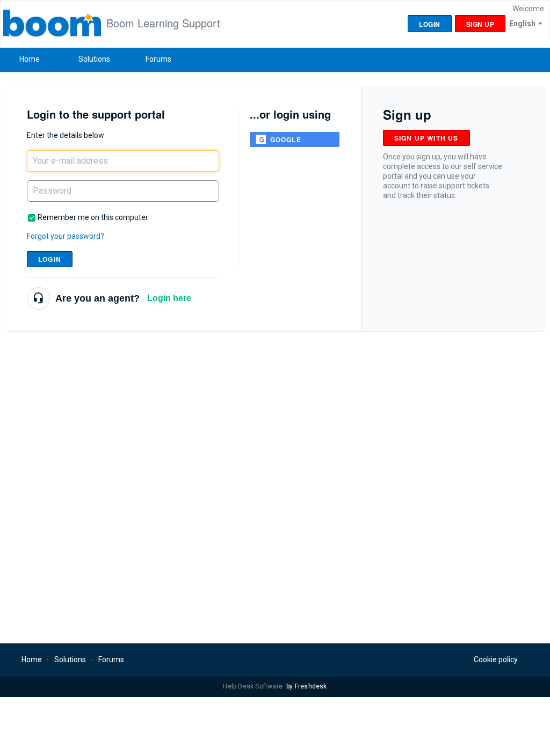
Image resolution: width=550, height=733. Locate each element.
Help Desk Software (253, 686)
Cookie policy (496, 659)
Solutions (94, 59)
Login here (169, 298)
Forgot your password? (65, 236)
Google (285, 139)
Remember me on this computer (93, 217)
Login (49, 259)
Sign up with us (426, 138)
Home (29, 59)
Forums (158, 59)
